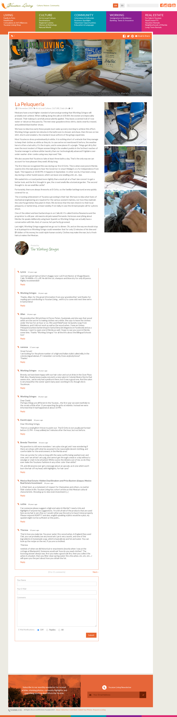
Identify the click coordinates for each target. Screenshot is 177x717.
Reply (22, 284)
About (58, 710)
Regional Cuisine (46, 23)
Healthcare (8, 20)
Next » (95, 572)
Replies (52, 630)
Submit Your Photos (85, 710)
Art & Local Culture (47, 18)
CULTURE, (56, 108)
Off (42, 630)
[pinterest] (132, 36)
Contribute (73, 710)
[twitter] (128, 36)
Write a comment (88, 266)
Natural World (45, 27)
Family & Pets (9, 18)
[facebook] (124, 36)
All (62, 630)
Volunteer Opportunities (85, 23)
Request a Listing (99, 710)
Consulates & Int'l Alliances (15, 23)
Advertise (65, 710)
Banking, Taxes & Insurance (122, 20)
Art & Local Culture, (43, 108)
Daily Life (64, 108)
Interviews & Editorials (84, 18)
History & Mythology (48, 25)
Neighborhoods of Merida (156, 25)
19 (71, 108)
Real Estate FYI (151, 20)
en (115, 5)
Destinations (44, 20)
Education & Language (84, 25)
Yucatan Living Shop (12, 25)
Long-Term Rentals (153, 27)
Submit (91, 635)
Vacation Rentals (152, 23)
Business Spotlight (82, 20)
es (122, 5)
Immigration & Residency (120, 18)
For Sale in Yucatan (153, 18)
